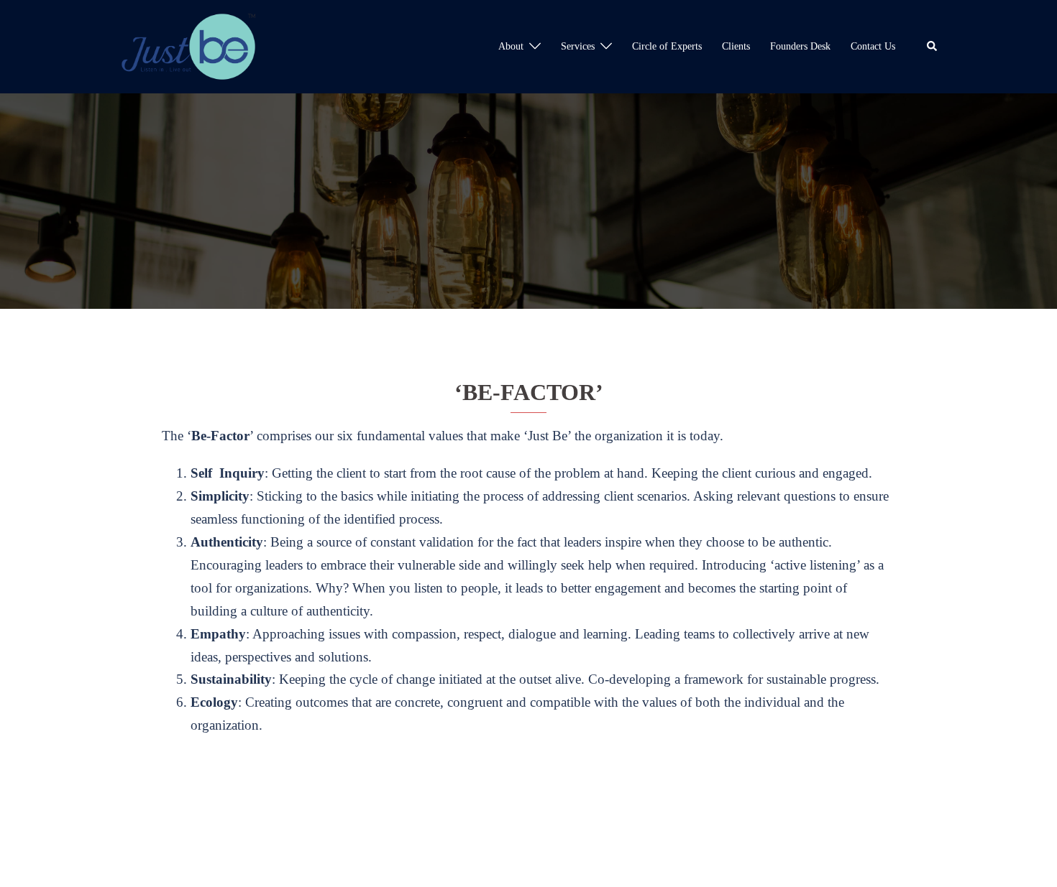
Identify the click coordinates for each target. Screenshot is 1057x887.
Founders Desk (800, 46)
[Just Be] (188, 44)
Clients (736, 46)
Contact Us (873, 46)
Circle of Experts (667, 46)
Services (578, 46)
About (510, 46)
